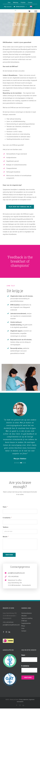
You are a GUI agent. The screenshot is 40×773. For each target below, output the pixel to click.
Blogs (23, 626)
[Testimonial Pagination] (15, 462)
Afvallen (24, 616)
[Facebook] (3, 632)
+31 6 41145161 (13, 576)
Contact (23, 631)
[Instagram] (6, 632)
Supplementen (26, 623)
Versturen (9, 555)
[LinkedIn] (9, 632)
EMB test (24, 621)
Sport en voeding (26, 618)
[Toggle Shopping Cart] (29, 11)
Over (22, 628)
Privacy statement (23, 699)
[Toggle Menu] (35, 11)
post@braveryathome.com (16, 573)
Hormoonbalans (26, 613)
